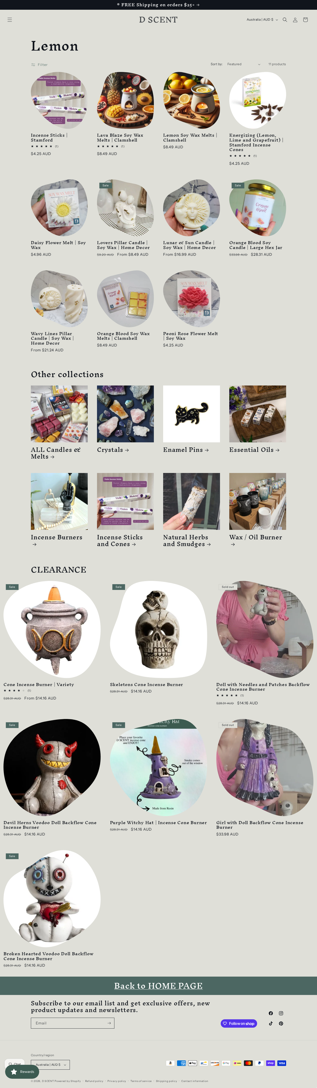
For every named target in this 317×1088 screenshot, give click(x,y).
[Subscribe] (109, 1023)
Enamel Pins (183, 449)
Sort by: (217, 64)
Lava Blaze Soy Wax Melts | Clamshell (120, 137)
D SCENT (48, 1081)
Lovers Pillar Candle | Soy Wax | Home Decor (123, 245)
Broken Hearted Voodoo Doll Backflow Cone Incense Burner (48, 956)
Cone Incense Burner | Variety (38, 684)
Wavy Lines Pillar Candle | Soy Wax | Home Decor (52, 338)
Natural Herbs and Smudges (185, 540)
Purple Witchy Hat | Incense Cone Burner (158, 822)
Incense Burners (57, 539)
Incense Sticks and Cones (120, 540)
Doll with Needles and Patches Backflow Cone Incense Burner (263, 687)
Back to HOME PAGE (158, 985)
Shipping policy (166, 1081)
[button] (10, 20)
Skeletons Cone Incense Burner (146, 684)
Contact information (194, 1081)
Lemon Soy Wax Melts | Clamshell (190, 137)
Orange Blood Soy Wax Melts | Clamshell (123, 336)
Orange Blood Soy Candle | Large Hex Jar (255, 245)
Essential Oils (251, 449)
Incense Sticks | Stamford (49, 137)
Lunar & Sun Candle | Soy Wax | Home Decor (189, 245)
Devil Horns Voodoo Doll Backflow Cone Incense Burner (50, 825)
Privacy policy (116, 1081)
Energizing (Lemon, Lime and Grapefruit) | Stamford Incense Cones (256, 142)
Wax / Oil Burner (255, 539)
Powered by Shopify (68, 1081)
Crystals (110, 449)
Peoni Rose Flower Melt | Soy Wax (190, 336)
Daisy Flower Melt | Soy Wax (58, 245)
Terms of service (141, 1081)
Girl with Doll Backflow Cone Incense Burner (259, 825)
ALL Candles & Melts (56, 453)
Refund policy (94, 1081)
